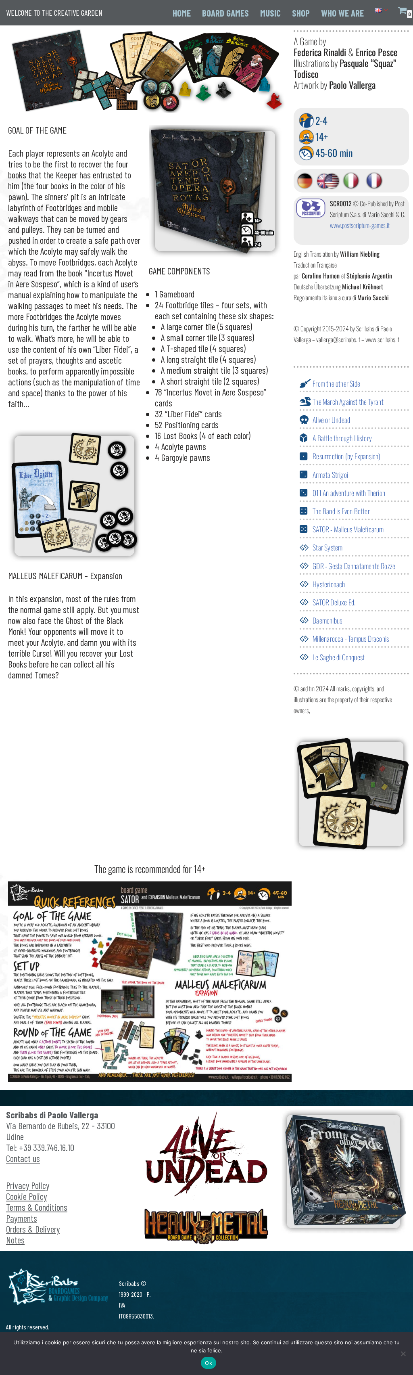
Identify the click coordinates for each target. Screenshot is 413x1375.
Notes (15, 1239)
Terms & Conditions (36, 1207)
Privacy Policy (27, 1185)
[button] (386, 10)
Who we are (342, 13)
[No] (403, 1354)
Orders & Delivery (33, 1229)
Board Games (225, 13)
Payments (21, 1218)
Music (270, 13)
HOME (182, 13)
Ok (208, 1363)
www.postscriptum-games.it (360, 225)
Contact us (23, 1158)
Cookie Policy (26, 1196)
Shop (301, 13)
